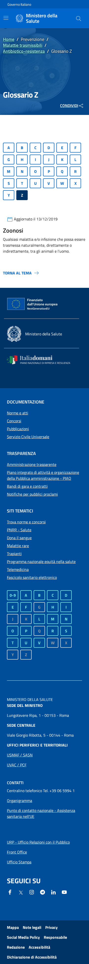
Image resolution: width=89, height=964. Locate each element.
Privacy (51, 927)
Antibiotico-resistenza (24, 51)
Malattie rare (18, 546)
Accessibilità (39, 947)
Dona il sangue (19, 538)
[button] (79, 18)
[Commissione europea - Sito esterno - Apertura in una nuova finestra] (32, 304)
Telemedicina (18, 569)
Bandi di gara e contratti (27, 486)
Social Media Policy (23, 937)
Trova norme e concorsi (26, 522)
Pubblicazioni (18, 429)
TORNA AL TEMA (17, 273)
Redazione (16, 947)
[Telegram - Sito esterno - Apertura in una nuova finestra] (42, 892)
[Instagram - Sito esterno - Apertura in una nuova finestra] (32, 892)
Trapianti (14, 554)
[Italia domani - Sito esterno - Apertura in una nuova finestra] (41, 359)
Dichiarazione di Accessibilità (32, 957)
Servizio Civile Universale (28, 437)
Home (8, 39)
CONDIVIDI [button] (69, 105)
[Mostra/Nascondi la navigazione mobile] (6, 18)
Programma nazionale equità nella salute (41, 561)
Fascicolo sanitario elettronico (32, 577)
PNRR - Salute (19, 530)
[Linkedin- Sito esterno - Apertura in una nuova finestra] (53, 892)
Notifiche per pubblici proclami (32, 494)
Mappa (13, 927)
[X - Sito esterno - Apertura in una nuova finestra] (21, 892)
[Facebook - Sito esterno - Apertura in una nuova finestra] (10, 892)
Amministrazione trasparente (31, 464)
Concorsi (14, 421)
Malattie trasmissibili (22, 45)
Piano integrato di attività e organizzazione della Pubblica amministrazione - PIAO (43, 475)
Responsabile (55, 937)
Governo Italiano (19, 4)
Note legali (32, 927)
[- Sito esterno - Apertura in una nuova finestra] (64, 892)
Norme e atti (17, 413)
